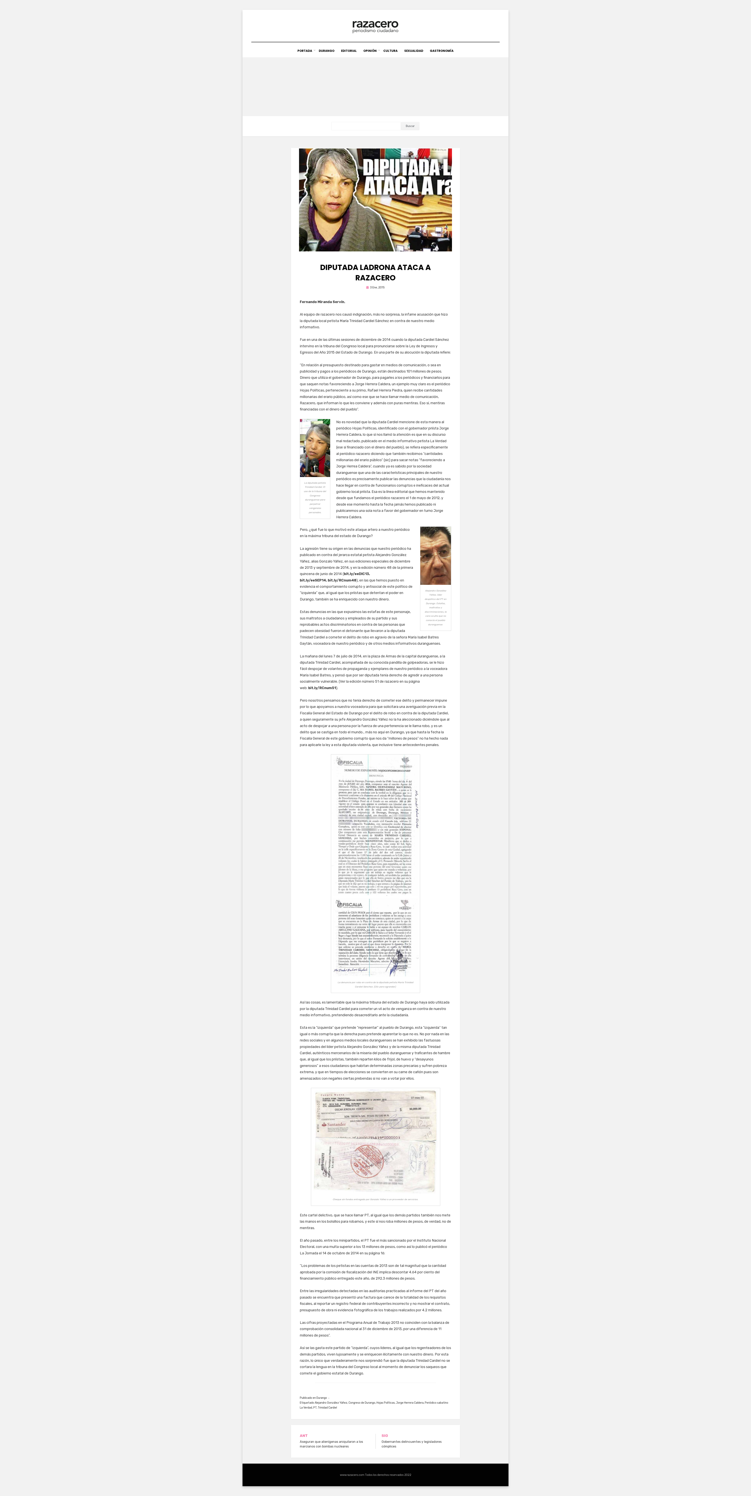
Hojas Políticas (385, 1402)
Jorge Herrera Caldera (410, 1402)
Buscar (410, 126)
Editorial (349, 51)
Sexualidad (413, 51)
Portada (304, 51)
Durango (326, 51)
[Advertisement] (375, 86)
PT (315, 1407)
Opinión (370, 51)
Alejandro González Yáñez (331, 1402)
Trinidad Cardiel (327, 1407)
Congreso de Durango (362, 1402)
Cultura (390, 51)
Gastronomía (442, 51)
